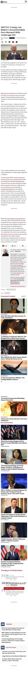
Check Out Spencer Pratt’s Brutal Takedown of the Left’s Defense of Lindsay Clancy (14, 516)
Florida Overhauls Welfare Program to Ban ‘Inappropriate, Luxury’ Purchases (12, 563)
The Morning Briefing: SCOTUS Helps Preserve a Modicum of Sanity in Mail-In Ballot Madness (12, 467)
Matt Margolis (5, 38)
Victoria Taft (4, 495)
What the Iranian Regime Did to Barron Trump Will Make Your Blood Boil (14, 443)
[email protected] (14, 283)
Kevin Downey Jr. (5, 542)
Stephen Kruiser (5, 470)
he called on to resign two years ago (11, 95)
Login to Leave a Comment (14, 588)
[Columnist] (5, 252)
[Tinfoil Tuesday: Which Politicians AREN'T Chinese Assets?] (14, 530)
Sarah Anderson (5, 446)
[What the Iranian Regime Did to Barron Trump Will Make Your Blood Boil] (14, 432)
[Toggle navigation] (25, 1)
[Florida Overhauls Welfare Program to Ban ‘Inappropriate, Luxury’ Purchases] (14, 553)
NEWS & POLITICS (11, 289)
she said (16, 193)
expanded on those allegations (16, 218)
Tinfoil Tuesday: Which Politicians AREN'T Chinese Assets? (13, 540)
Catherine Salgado (6, 566)
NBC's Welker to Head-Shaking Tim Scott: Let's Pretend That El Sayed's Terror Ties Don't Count (14, 491)
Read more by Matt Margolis (18, 286)
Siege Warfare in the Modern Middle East (14, 656)
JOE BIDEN (7, 293)
